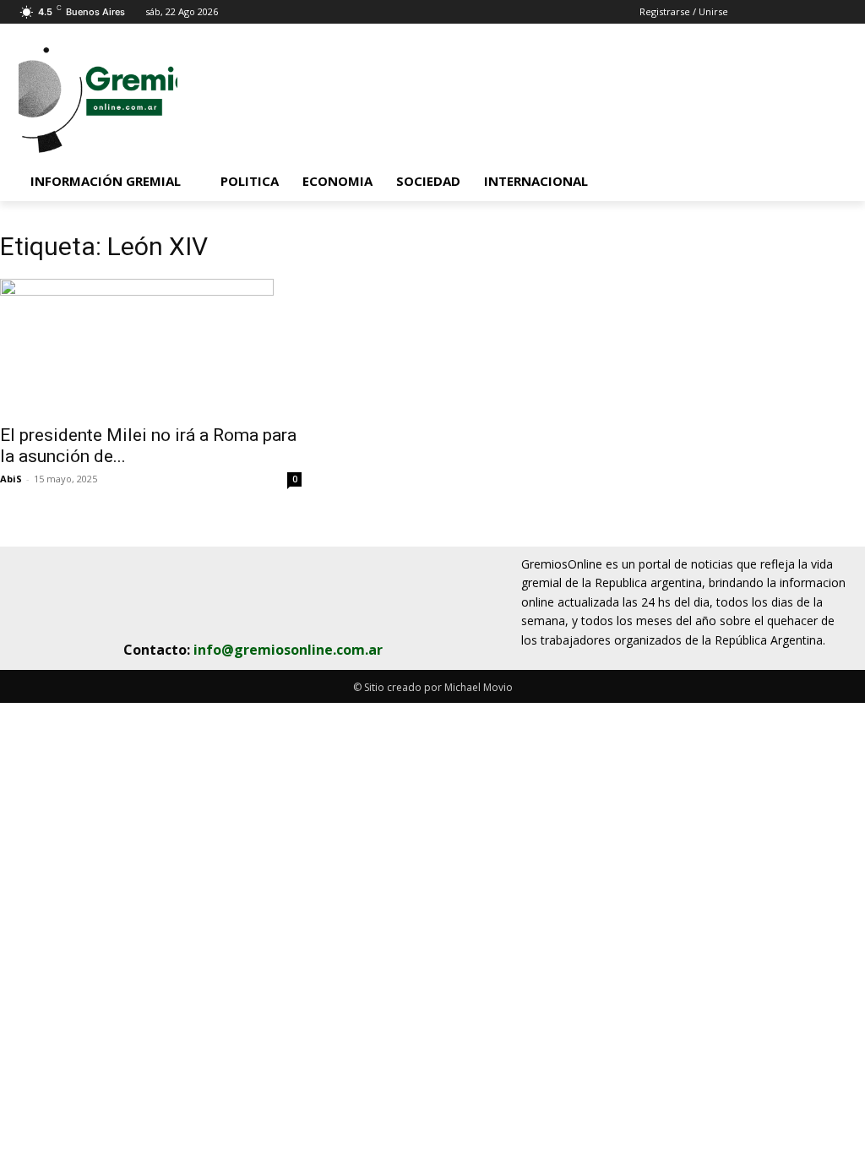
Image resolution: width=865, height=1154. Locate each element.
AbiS (11, 478)
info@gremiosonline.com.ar (288, 649)
